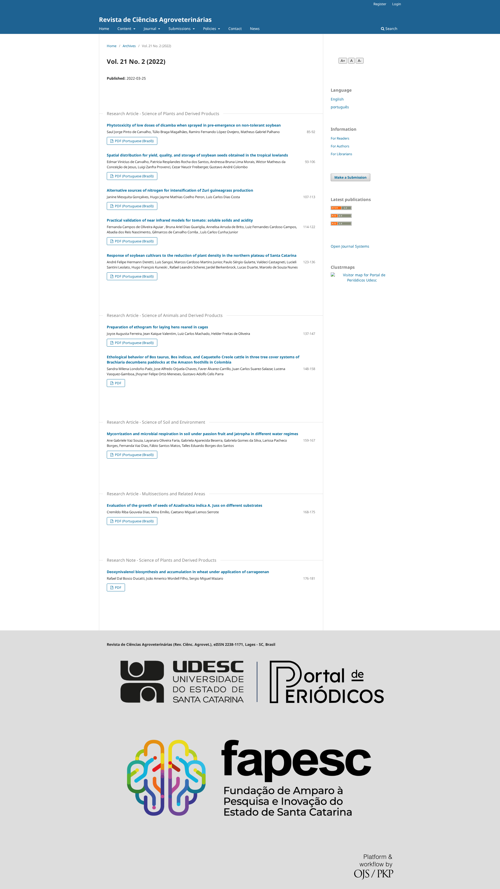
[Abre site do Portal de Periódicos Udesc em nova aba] (250, 715)
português (340, 106)
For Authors (340, 146)
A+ (343, 61)
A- (359, 61)
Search (390, 28)
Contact (235, 28)
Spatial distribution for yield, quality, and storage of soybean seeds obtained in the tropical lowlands (197, 155)
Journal (150, 28)
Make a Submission (350, 177)
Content (124, 28)
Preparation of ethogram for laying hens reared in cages (157, 326)
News (255, 28)
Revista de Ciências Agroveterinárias (155, 19)
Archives (129, 45)
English (337, 99)
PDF (117, 383)
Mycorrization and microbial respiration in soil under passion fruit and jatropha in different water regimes (202, 433)
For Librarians (341, 154)
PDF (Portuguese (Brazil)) (134, 141)
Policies (210, 28)
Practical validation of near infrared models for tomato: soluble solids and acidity (180, 220)
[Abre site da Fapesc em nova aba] (250, 832)
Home (104, 28)
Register (379, 4)
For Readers (340, 138)
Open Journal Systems (350, 246)
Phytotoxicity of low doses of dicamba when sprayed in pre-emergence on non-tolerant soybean (194, 125)
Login (396, 4)
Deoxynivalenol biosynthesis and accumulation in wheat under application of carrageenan (188, 571)
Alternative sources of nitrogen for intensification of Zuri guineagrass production (180, 190)
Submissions (180, 28)
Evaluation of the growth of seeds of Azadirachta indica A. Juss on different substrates (184, 505)
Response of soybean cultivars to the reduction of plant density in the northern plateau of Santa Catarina (201, 255)
